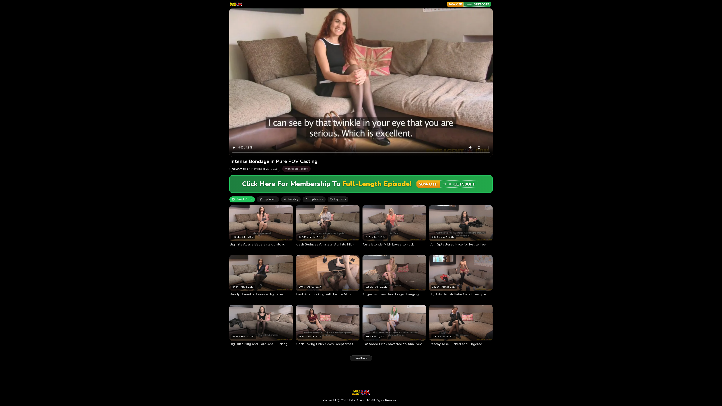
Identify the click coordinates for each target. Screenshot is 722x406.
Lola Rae (434, 250)
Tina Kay (434, 350)
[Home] (236, 4)
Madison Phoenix (373, 350)
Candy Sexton (437, 300)
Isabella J (235, 350)
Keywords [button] (340, 199)
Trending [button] (293, 199)
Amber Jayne (304, 250)
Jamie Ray (235, 300)
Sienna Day (303, 300)
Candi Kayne (303, 350)
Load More (361, 358)
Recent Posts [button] (244, 199)
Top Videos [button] (270, 199)
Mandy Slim (370, 300)
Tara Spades (370, 250)
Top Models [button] (316, 199)
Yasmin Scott (237, 250)
